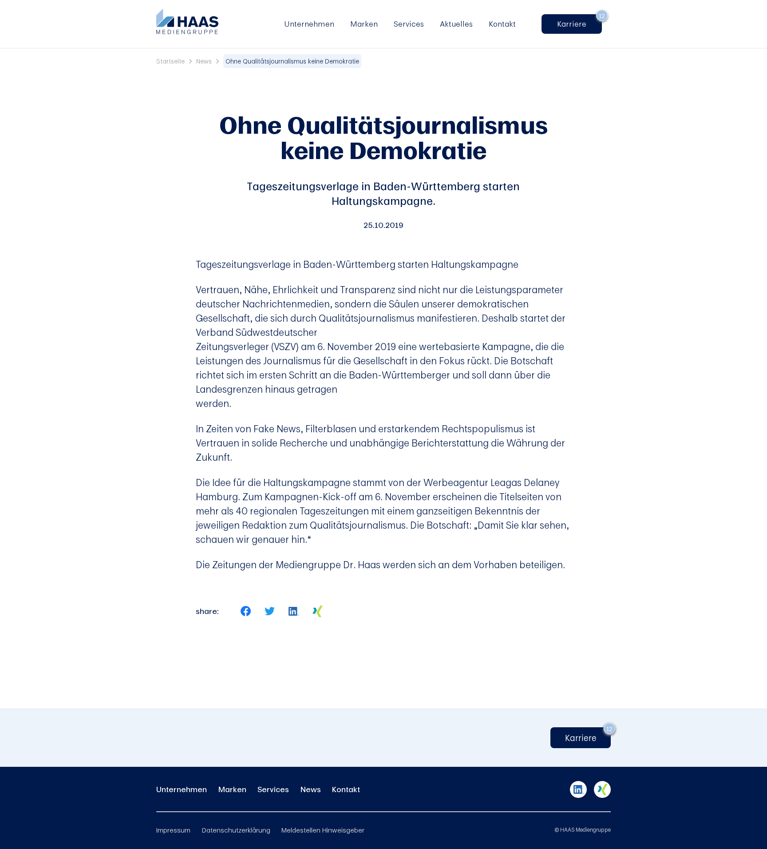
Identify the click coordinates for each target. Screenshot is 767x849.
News (204, 61)
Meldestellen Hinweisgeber (322, 830)
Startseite (170, 61)
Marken (364, 23)
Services (409, 23)
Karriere (575, 23)
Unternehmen (309, 23)
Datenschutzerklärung (236, 830)
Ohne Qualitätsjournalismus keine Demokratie (292, 61)
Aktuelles (456, 23)
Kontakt (502, 23)
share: (207, 611)
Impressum (173, 830)
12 (602, 15)
